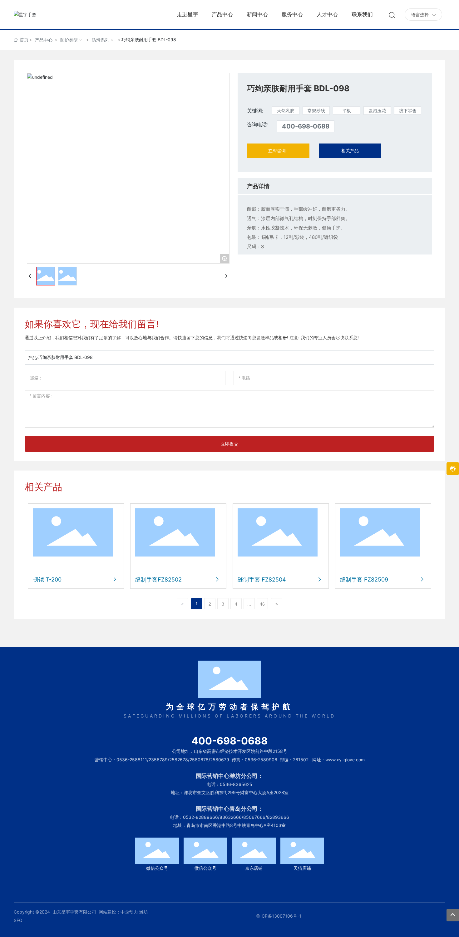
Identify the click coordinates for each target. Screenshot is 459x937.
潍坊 (143, 911)
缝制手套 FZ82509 (364, 579)
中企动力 (129, 911)
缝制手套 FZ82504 (262, 579)
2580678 (199, 759)
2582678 (178, 759)
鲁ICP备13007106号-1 (278, 916)
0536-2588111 (131, 759)
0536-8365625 (236, 784)
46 (262, 604)
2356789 (158, 759)
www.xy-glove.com (345, 759)
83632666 (231, 817)
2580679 (219, 759)
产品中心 (43, 40)
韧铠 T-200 (47, 579)
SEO (18, 920)
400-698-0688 (305, 126)
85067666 (254, 817)
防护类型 (69, 40)
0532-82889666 (200, 817)
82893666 (278, 817)
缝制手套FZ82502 (158, 579)
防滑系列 (100, 40)
